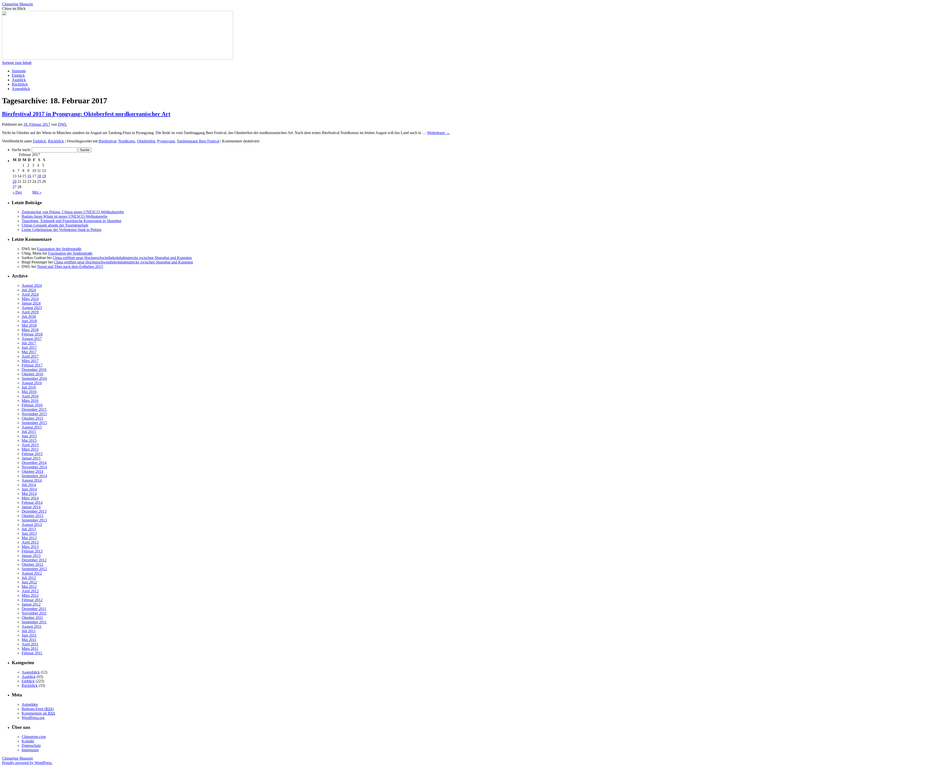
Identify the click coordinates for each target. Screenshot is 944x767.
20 (14, 181)
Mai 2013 (29, 538)
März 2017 (30, 361)
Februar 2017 (32, 365)
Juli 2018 (29, 316)
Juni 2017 (29, 347)
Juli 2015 (29, 432)
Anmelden (30, 704)
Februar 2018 (32, 334)
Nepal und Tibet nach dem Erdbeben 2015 (70, 266)
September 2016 (34, 378)
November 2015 (34, 414)
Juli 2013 (29, 529)
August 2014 (32, 480)
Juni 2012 (29, 582)
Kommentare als (38, 713)
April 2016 (30, 396)
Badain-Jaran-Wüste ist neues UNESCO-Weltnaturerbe (64, 216)
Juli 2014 (29, 485)
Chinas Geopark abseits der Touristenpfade (55, 225)
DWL (62, 124)
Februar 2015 (32, 454)
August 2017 (32, 339)
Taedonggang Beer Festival (198, 141)
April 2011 (30, 644)
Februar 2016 (32, 405)
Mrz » (37, 192)
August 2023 (32, 308)
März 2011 (30, 648)
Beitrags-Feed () (38, 709)
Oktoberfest (146, 141)
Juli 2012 (29, 578)
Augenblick (21, 89)
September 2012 (34, 569)
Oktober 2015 (32, 418)
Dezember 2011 (34, 609)
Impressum (30, 750)
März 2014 (30, 498)
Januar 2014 (31, 507)
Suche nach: (21, 150)
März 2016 (30, 401)
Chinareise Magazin (17, 4)
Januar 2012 (31, 604)
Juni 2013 (29, 533)
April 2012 (30, 591)
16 (29, 176)
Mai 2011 (29, 640)
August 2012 (32, 573)
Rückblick (20, 84)
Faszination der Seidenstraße (59, 249)
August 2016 (32, 383)
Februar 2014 (32, 502)
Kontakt (28, 741)
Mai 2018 (29, 325)
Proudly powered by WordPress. (27, 763)
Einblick (18, 75)
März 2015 (30, 449)
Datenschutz (31, 745)
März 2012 (30, 595)
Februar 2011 (32, 653)
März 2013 (30, 547)
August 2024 (32, 285)
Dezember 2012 (34, 560)
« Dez (17, 192)
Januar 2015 (31, 458)
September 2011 (34, 622)
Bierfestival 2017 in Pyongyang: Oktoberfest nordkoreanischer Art (86, 114)
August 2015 (32, 427)
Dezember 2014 (34, 462)
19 (44, 176)
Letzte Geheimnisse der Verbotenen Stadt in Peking (61, 230)
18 (39, 176)
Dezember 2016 (34, 370)
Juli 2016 (29, 387)
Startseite (19, 71)
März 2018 (30, 330)
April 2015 (30, 445)
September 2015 (34, 423)
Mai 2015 (29, 440)
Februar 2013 (32, 551)
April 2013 (30, 542)
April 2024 (30, 294)
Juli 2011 (29, 631)
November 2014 (34, 467)
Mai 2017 (29, 352)
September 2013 (34, 520)
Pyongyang (166, 141)
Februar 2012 (32, 600)
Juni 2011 (29, 635)
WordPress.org (33, 718)
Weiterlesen (438, 133)
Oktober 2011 (32, 617)
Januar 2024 (31, 303)
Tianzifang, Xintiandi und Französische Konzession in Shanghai (71, 221)
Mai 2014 (29, 493)
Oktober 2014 (32, 471)
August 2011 (32, 626)
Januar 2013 (31, 555)
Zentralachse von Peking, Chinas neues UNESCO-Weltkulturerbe (73, 212)
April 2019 (30, 312)
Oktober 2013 (32, 516)
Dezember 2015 (34, 409)
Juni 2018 (29, 321)
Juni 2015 (29, 436)
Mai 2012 (29, 586)
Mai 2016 (29, 392)
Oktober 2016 (32, 374)
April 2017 (30, 356)
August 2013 (32, 524)
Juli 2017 (29, 343)
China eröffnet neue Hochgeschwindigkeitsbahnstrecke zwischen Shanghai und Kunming (122, 258)
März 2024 (30, 299)
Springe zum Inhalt (16, 63)
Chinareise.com (34, 737)
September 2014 (34, 476)
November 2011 (34, 613)
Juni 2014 (29, 489)
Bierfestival (107, 141)
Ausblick (19, 80)
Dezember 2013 (34, 511)
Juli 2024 (29, 290)
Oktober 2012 (32, 564)
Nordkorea (126, 141)
